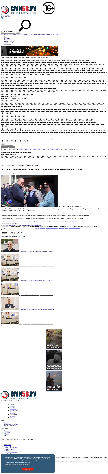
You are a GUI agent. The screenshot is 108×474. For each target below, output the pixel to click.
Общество (13, 34)
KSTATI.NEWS (8, 446)
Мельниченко (7, 225)
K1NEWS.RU (7, 445)
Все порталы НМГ (6, 442)
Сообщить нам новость (32, 165)
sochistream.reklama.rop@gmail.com (55, 228)
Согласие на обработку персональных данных (17, 462)
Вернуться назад (5, 165)
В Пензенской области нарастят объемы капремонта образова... (37, 251)
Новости (7, 34)
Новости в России (9, 41)
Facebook (7, 432)
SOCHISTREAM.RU (9, 449)
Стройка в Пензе (8, 42)
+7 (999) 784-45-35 (40, 228)
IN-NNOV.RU (7, 453)
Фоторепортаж (8, 39)
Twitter (6, 434)
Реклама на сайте (5, 16)
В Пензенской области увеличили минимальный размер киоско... (37, 309)
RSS (6, 435)
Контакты (6, 422)
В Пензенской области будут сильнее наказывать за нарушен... (36, 280)
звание (23, 225)
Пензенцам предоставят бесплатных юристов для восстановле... (37, 266)
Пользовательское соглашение (12, 424)
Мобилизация (7, 44)
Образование (48, 34)
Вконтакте (8, 431)
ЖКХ (37, 34)
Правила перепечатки (10, 425)
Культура (61, 34)
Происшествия (32, 34)
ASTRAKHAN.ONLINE (10, 447)
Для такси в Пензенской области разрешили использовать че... (36, 295)
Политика (19, 34)
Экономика (7, 38)
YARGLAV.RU (8, 450)
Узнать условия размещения (72, 228)
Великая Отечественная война (34, 225)
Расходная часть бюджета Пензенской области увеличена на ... (36, 324)
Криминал (25, 34)
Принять (27, 469)
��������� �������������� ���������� (39, 149)
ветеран (19, 225)
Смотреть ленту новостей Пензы (9, 223)
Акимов (14, 225)
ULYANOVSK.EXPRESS (10, 452)
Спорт (5, 37)
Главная (3, 34)
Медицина (55, 34)
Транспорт (42, 34)
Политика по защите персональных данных (17, 464)
